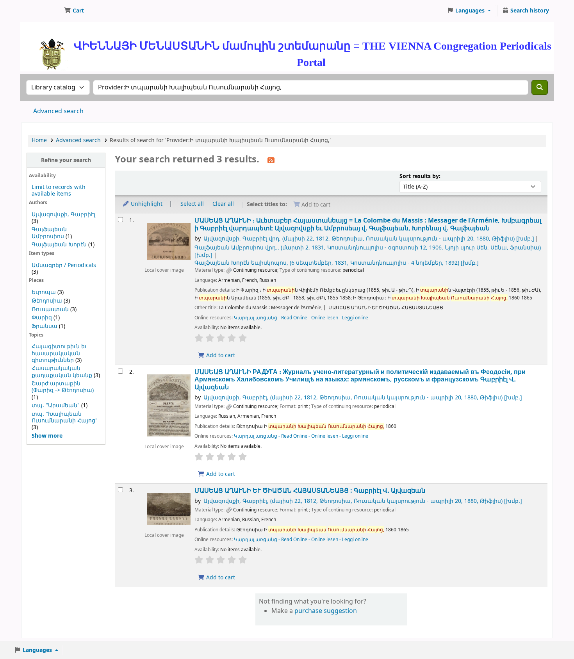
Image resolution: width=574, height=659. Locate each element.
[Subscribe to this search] (271, 160)
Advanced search (58, 111)
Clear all (223, 204)
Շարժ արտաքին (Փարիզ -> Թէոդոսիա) (63, 386)
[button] (74, 11)
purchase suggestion (325, 611)
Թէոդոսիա (47, 301)
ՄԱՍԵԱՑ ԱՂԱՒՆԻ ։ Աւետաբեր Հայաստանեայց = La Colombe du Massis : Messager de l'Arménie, (367, 224)
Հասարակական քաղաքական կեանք (62, 371)
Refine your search (66, 160)
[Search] (539, 87)
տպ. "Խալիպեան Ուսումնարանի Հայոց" (65, 417)
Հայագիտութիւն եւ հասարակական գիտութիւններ (59, 353)
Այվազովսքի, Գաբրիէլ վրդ (368, 239)
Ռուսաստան (50, 309)
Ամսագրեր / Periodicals (64, 265)
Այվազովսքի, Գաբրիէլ (63, 214)
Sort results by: (419, 176)
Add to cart (220, 355)
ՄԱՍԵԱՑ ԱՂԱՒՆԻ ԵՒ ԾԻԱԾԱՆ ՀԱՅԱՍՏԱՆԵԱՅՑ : (309, 490)
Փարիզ (42, 317)
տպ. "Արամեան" (56, 405)
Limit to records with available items (59, 190)
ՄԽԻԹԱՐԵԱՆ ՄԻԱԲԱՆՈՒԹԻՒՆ (41, 11)
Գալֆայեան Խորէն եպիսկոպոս (336, 263)
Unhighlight (145, 204)
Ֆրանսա (44, 326)
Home (39, 140)
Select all (192, 204)
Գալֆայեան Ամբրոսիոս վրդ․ (367, 251)
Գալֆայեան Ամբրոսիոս (49, 232)
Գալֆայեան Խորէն (59, 244)
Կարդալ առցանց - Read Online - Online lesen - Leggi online (301, 317)
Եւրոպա (44, 292)
